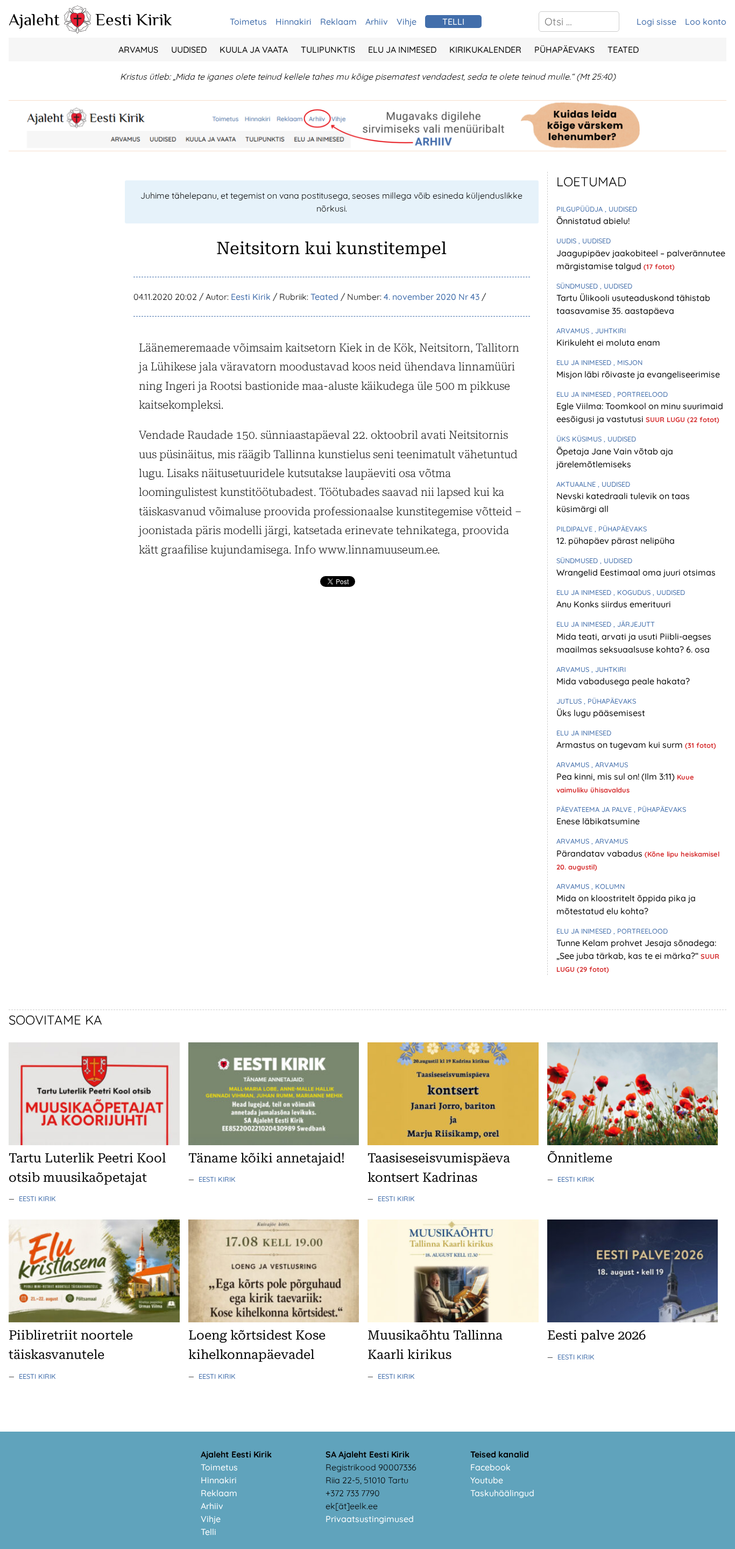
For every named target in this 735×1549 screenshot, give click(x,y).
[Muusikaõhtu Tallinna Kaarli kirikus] (453, 1319)
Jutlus (570, 701)
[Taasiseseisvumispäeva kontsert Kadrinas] (453, 1142)
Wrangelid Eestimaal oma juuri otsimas (636, 572)
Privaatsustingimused (370, 1518)
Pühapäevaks (564, 49)
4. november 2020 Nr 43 (431, 296)
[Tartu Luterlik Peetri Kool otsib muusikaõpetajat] (94, 1142)
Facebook (490, 1467)
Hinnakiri (293, 21)
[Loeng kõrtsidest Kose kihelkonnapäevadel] (273, 1319)
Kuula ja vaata (254, 49)
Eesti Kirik (133, 19)
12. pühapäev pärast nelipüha (615, 540)
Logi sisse (656, 21)
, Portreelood (640, 394)
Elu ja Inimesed (402, 49)
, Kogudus (633, 592)
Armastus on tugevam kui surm (620, 744)
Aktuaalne (577, 484)
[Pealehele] (77, 30)
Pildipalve (575, 528)
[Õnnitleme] (632, 1142)
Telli (208, 1531)
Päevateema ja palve (595, 809)
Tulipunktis (328, 49)
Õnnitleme (579, 1158)
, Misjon (627, 362)
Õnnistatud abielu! (593, 220)
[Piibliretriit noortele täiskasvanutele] (94, 1319)
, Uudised (621, 209)
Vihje (406, 21)
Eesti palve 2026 (596, 1335)
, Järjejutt (634, 624)
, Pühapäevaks (621, 528)
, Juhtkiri (608, 330)
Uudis (567, 240)
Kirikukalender (485, 49)
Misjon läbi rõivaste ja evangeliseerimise (638, 374)
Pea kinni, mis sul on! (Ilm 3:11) (616, 776)
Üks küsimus (580, 438)
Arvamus (138, 49)
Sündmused (578, 286)
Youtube (486, 1480)
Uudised (189, 49)
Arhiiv (376, 21)
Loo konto (705, 21)
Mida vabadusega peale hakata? (623, 681)
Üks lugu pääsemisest (600, 712)
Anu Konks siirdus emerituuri (613, 604)
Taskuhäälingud (502, 1493)
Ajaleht (34, 19)
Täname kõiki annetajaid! (266, 1158)
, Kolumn (608, 886)
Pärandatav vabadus (600, 853)
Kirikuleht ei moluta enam (608, 342)
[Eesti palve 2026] (632, 1319)
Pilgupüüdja (580, 209)
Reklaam (338, 21)
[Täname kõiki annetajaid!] (273, 1142)
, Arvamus (609, 764)
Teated (623, 49)
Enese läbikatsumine (598, 821)
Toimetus (248, 21)
